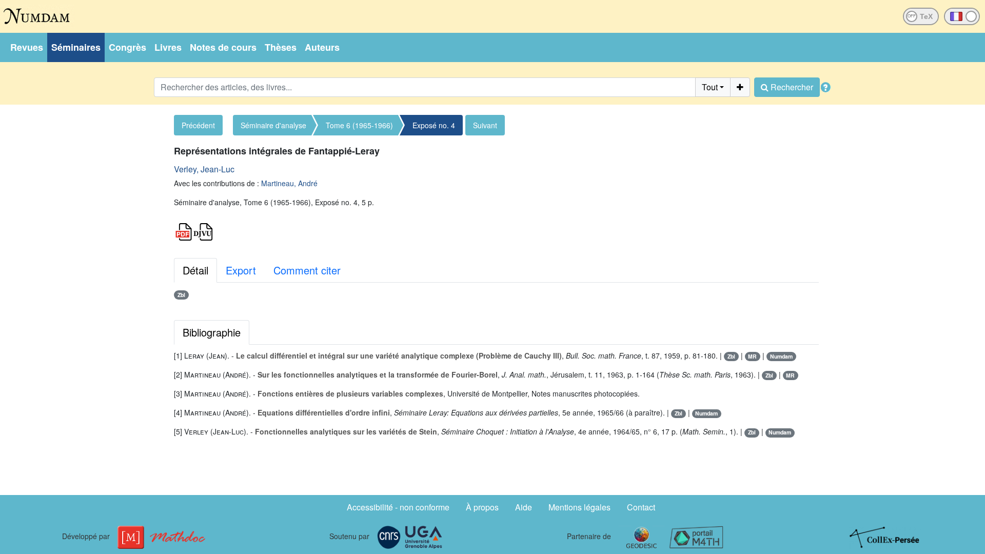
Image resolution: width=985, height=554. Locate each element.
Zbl (181, 295)
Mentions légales (579, 507)
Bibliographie (212, 332)
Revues (26, 47)
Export (241, 270)
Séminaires (76, 47)
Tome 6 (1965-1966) (359, 125)
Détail (195, 270)
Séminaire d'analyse (273, 125)
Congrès (127, 47)
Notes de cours (223, 47)
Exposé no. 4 (433, 125)
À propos (482, 507)
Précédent (198, 125)
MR (752, 356)
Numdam (781, 356)
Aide (523, 507)
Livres (168, 47)
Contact (641, 507)
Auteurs (322, 47)
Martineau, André (289, 183)
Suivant (485, 125)
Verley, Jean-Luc (204, 169)
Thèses (281, 47)
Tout (710, 87)
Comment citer (307, 270)
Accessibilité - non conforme (398, 507)
